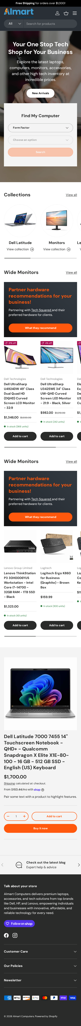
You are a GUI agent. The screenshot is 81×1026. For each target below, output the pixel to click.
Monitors (57, 242)
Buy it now (40, 828)
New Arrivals (40, 93)
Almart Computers (23, 1016)
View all (71, 195)
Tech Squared (41, 310)
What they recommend (40, 328)
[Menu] (74, 13)
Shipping (9, 783)
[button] (66, 13)
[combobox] (40, 23)
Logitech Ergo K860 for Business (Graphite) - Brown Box (55, 580)
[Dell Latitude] (20, 221)
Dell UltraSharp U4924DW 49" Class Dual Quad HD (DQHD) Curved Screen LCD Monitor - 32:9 (19, 396)
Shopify (53, 1016)
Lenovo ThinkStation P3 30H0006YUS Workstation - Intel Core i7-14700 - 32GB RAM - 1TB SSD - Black (20, 585)
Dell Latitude (20, 242)
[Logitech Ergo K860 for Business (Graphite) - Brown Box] (56, 546)
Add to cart (54, 816)
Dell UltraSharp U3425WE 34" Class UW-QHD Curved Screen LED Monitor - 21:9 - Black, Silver (55, 393)
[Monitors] (57, 221)
